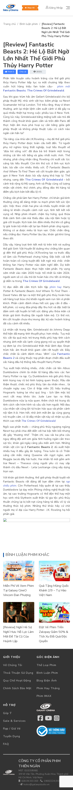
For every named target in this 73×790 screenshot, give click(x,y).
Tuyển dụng (11, 736)
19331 (39, 71)
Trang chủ (9, 24)
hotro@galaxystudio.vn (36, 784)
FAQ (6, 744)
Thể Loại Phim (46, 665)
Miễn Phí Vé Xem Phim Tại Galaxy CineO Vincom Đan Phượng (18, 590)
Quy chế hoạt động (17, 680)
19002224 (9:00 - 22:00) (57, 780)
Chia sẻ (22, 71)
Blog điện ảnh (47, 680)
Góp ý (7, 713)
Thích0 (11, 71)
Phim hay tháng (48, 688)
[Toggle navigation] (68, 7)
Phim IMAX (44, 696)
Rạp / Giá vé (12, 728)
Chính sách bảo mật (17, 688)
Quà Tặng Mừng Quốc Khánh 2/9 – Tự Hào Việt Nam (54, 590)
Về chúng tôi (12, 665)
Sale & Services (14, 721)
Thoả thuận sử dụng (18, 673)
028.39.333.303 (29, 780)
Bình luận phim (29, 24)
